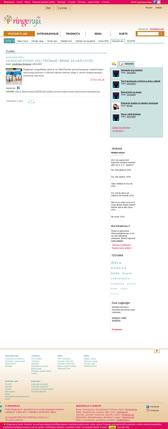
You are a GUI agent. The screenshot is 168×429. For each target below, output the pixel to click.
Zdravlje (8, 366)
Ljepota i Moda (93, 2)
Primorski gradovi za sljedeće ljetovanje (139, 103)
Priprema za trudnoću (14, 359)
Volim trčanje (68, 91)
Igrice (7, 394)
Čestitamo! (117, 329)
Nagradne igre (118, 41)
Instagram (154, 410)
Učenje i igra (52, 41)
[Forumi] (114, 64)
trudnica (118, 268)
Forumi (19, 2)
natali (123, 318)
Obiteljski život (66, 41)
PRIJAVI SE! (143, 29)
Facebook (154, 407)
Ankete (159, 8)
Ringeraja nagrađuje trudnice (43, 2)
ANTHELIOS (40, 91)
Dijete (123, 33)
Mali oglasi (61, 2)
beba (115, 273)
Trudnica (35, 361)
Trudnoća (73, 33)
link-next (34, 102)
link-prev (28, 102)
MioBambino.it (123, 420)
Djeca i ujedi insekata (131, 114)
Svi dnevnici (117, 131)
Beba (98, 33)
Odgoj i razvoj (22, 41)
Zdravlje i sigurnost (66, 364)
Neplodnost (10, 364)
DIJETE (8, 41)
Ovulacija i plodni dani (15, 361)
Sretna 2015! (103, 41)
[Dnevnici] (121, 64)
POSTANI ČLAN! (157, 29)
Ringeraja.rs (122, 412)
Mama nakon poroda (67, 366)
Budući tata (36, 368)
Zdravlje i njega (37, 41)
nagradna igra (93, 91)
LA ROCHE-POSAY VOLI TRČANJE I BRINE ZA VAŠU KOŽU (50, 61)
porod (131, 283)
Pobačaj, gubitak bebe (41, 371)
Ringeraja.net (128, 415)
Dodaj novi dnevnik (121, 127)
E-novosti (105, 2)
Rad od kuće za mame (131, 92)
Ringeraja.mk (128, 417)
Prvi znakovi (36, 359)
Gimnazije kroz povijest (132, 70)
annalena (116, 320)
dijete (127, 273)
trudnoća (118, 283)
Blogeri (27, 2)
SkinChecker (81, 91)
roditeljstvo (120, 278)
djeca (116, 262)
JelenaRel (131, 73)
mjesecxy (116, 318)
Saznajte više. (123, 427)
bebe (114, 288)
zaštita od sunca (54, 91)
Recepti (8, 387)
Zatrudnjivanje (48, 33)
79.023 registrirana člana (141, 2)
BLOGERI (131, 41)
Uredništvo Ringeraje (21, 64)
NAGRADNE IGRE (14, 57)
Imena (34, 373)
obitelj (115, 294)
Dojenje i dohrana (66, 361)
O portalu (71, 2)
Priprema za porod (39, 366)
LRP (17, 91)
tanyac (130, 106)
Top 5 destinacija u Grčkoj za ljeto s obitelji (140, 81)
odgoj (124, 289)
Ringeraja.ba (131, 409)
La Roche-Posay (27, 91)
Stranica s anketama (121, 245)
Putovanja (81, 2)
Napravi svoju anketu (121, 248)
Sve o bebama (64, 359)
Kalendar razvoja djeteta (85, 41)
